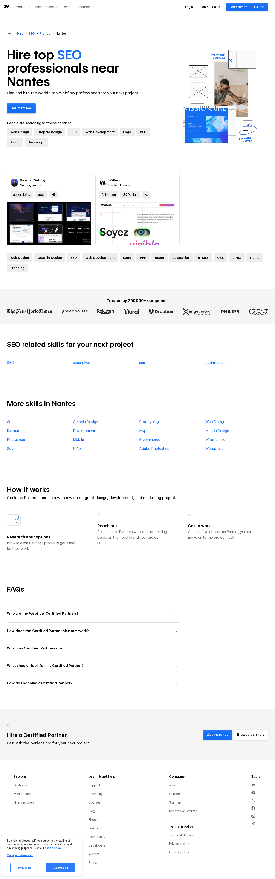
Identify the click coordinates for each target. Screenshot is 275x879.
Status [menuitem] (93, 862)
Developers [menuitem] (97, 845)
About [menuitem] (173, 785)
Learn (66, 7)
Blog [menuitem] (92, 811)
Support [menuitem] (94, 785)
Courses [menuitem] (95, 802)
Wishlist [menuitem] (94, 854)
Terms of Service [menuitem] (181, 835)
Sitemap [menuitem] (175, 802)
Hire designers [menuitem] (24, 802)
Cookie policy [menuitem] (179, 852)
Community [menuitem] (97, 837)
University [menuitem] (96, 794)
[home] (6, 7)
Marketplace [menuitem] (23, 794)
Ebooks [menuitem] (94, 819)
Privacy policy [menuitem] (179, 843)
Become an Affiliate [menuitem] (183, 811)
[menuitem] (253, 785)
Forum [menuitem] (93, 828)
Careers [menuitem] (175, 794)
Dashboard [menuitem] (21, 785)
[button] (22, 7)
